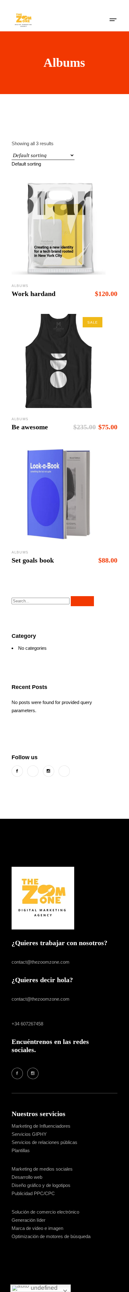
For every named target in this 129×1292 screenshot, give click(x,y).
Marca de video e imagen (37, 1228)
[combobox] (26, 164)
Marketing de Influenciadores (41, 1126)
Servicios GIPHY (29, 1134)
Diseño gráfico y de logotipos (41, 1185)
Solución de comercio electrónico (45, 1212)
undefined (43, 1287)
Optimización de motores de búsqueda (51, 1236)
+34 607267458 (27, 1023)
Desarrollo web (27, 1177)
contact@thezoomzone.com (41, 962)
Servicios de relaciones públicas (44, 1142)
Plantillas (21, 1150)
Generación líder (28, 1220)
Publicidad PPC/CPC (33, 1193)
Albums (20, 286)
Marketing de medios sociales (42, 1169)
